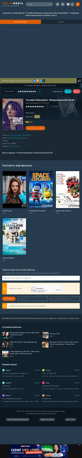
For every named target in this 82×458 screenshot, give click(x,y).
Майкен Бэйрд (16, 135)
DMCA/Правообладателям (17, 419)
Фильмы (10, 138)
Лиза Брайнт (26, 135)
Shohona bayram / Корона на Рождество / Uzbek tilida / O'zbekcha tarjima (62, 401)
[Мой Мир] (40, 80)
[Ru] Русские (14, 146)
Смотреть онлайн (35, 128)
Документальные (20, 138)
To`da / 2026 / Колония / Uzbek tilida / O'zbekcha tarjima (62, 376)
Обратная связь (47, 419)
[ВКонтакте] (34, 80)
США (27, 113)
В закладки (9, 91)
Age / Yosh (70, 419)
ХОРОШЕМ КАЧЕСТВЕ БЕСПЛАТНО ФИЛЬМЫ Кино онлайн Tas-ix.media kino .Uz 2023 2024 (34, 318)
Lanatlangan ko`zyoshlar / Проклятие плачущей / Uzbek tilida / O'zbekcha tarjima (62, 389)
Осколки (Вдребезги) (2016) (13, 389)
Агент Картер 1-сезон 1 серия (14, 376)
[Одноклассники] (37, 80)
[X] (43, 80)
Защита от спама (15, 288)
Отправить (8, 299)
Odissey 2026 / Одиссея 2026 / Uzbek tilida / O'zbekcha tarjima (22, 401)
